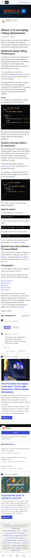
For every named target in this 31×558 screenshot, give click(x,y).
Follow (15, 432)
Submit (7, 327)
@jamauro (4, 285)
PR (26, 166)
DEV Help (21, 533)
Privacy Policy (16, 542)
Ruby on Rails (16, 548)
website (21, 307)
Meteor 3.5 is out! (12, 467)
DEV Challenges (12, 530)
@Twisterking (6, 287)
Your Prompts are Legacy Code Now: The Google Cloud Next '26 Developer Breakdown (15, 387)
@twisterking (20, 74)
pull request (12, 76)
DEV (9, 547)
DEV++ (20, 530)
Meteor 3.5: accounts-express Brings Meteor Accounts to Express (15, 450)
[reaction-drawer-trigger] (4, 555)
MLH (26, 540)
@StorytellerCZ (6, 166)
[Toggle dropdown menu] (28, 333)
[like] (5, 347)
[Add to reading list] (18, 555)
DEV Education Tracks (12, 533)
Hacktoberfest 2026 (7, 507)
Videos (25, 530)
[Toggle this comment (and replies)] (2, 337)
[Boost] (24, 555)
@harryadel (5, 290)
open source (17, 545)
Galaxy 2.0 (19, 257)
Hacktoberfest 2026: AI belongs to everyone (12, 496)
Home (4, 530)
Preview (15, 327)
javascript (5, 37)
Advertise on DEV (8, 535)
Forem (8, 545)
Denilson (8, 20)
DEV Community (6, 524)
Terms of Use (25, 542)
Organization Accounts (20, 535)
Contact (22, 538)
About (17, 538)
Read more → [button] (7, 417)
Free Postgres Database (9, 540)
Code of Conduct (10, 351)
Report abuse (21, 351)
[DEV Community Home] (7, 2)
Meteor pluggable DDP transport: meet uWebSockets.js (13, 459)
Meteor (16, 20)
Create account (24, 2)
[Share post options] (28, 555)
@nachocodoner (7, 281)
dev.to (26, 259)
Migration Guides (19, 242)
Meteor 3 (4, 257)
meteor (12, 37)
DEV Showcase (10, 538)
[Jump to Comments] (11, 555)
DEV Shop (20, 540)
